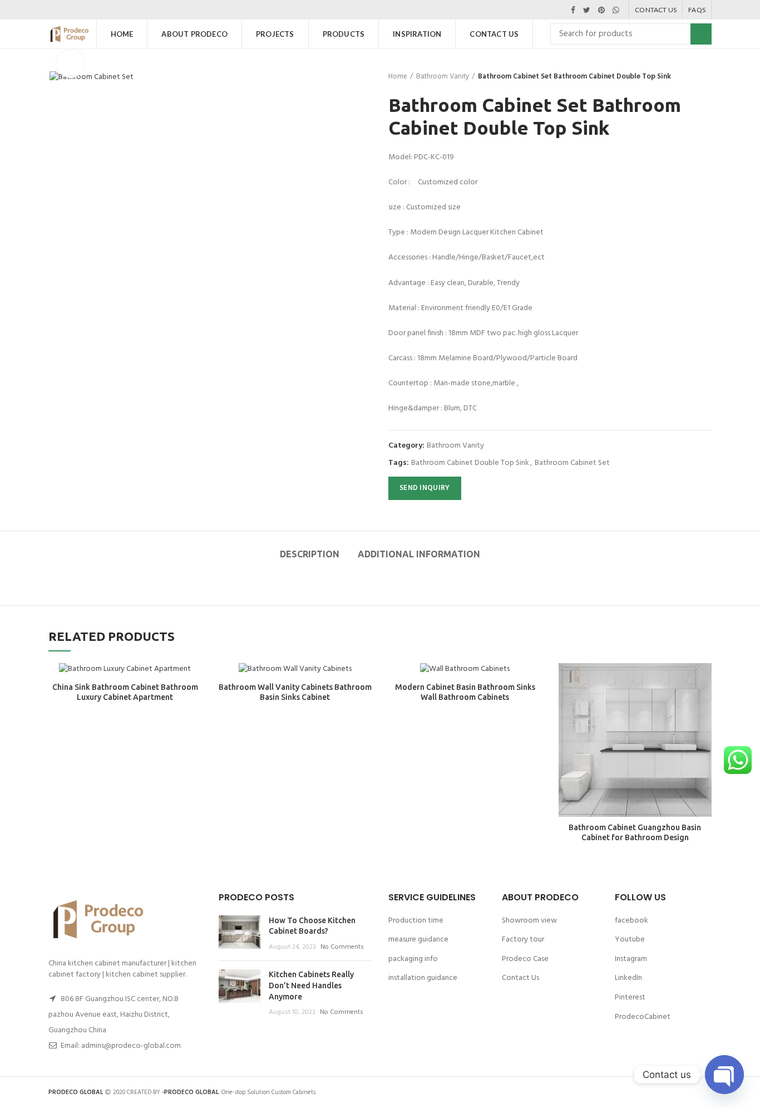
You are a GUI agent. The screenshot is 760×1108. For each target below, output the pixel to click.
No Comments (342, 947)
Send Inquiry (424, 488)
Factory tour (523, 939)
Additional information (419, 554)
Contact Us (520, 978)
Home (397, 76)
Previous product (683, 76)
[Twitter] (586, 10)
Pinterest (630, 997)
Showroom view (529, 920)
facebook (631, 920)
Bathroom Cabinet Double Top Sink (470, 463)
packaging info (413, 959)
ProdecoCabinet (642, 1017)
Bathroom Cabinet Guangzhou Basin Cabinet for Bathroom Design (635, 832)
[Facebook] (573, 10)
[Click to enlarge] (71, 64)
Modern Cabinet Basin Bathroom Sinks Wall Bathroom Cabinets (465, 692)
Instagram (631, 959)
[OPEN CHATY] (724, 1074)
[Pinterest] (601, 10)
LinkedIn (628, 978)
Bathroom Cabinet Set (572, 463)
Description (309, 554)
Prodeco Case (525, 959)
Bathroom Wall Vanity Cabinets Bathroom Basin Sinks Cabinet (295, 692)
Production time (415, 920)
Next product (706, 76)
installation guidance (422, 978)
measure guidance (418, 939)
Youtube (630, 939)
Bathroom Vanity (442, 76)
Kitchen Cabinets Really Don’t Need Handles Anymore (311, 985)
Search (701, 34)
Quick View (703, 681)
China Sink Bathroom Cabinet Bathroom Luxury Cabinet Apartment (125, 692)
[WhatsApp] (616, 10)
